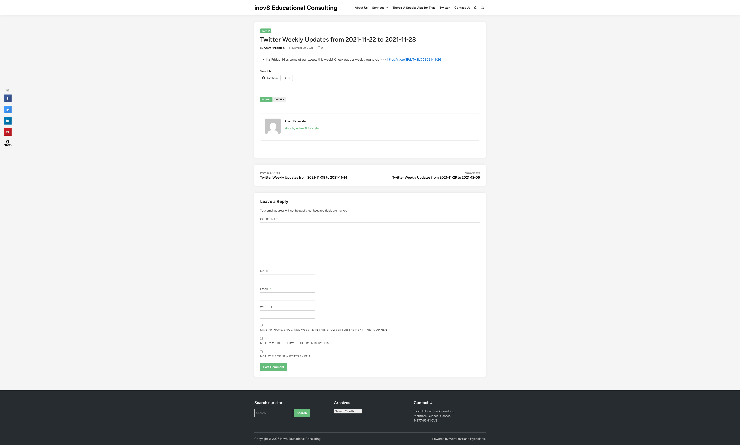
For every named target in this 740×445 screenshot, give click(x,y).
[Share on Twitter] (8, 112)
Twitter (445, 7)
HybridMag (477, 439)
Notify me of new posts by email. (287, 356)
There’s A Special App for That (414, 7)
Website (266, 307)
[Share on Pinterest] (8, 134)
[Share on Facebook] (8, 101)
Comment (269, 219)
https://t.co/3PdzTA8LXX (405, 59)
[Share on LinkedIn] (8, 123)
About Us (361, 7)
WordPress (456, 439)
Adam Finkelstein (274, 47)
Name (265, 271)
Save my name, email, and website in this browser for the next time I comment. (325, 329)
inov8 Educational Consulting (295, 7)
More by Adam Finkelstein (301, 128)
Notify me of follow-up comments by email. (296, 343)
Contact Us (462, 7)
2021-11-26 (433, 59)
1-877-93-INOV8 (425, 420)
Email (265, 289)
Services (378, 7)
